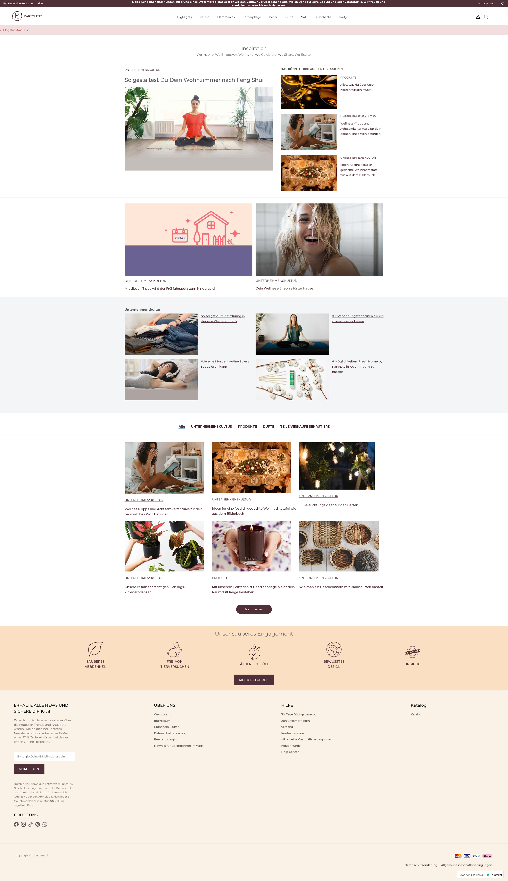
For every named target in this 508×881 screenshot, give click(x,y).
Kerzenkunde (291, 746)
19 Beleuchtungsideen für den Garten (328, 505)
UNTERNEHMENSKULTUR (142, 70)
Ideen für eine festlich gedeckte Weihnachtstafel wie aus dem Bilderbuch (359, 170)
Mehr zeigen (254, 609)
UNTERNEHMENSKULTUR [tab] (211, 427)
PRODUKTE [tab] (247, 427)
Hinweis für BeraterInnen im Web (178, 746)
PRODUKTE (348, 77)
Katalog (416, 714)
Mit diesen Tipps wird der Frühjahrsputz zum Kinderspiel (170, 288)
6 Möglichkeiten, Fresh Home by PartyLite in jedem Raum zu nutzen (357, 366)
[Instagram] (23, 825)
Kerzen (204, 17)
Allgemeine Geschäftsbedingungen (306, 739)
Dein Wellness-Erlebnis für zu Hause (284, 288)
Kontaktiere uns (292, 733)
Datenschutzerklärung (170, 733)
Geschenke (323, 17)
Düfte (289, 17)
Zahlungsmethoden (295, 721)
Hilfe (40, 3)
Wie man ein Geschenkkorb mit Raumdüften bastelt (341, 587)
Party (343, 17)
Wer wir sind (163, 714)
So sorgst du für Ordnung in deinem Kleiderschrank (223, 318)
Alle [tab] (182, 427)
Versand (287, 727)
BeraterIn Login (165, 739)
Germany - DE (485, 3)
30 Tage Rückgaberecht (298, 714)
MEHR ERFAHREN (254, 680)
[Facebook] (16, 825)
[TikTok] (30, 825)
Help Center (290, 752)
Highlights (184, 17)
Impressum (162, 721)
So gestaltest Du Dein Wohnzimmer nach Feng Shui (194, 80)
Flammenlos (226, 17)
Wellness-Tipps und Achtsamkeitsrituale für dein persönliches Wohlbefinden (360, 129)
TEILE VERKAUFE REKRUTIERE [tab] (305, 427)
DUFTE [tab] (268, 427)
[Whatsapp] (44, 825)
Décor (273, 17)
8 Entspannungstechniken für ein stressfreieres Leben (358, 318)
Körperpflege (252, 17)
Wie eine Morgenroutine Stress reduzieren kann (225, 363)
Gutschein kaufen (167, 727)
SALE (304, 17)
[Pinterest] (37, 825)
